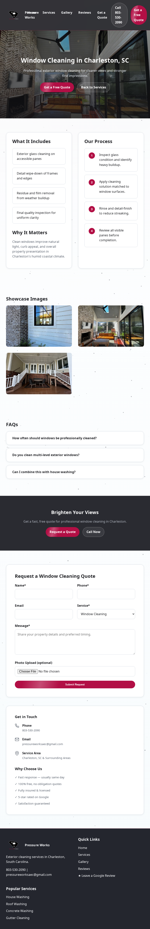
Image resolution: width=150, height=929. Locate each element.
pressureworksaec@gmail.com (42, 744)
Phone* (83, 585)
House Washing (17, 897)
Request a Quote (63, 532)
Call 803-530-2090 (118, 15)
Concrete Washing (19, 911)
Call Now (93, 532)
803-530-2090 (31, 730)
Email (19, 605)
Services (49, 12)
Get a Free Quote (139, 15)
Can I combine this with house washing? (44, 472)
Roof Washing (16, 904)
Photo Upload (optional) (33, 663)
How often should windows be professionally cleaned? (54, 438)
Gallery (66, 12)
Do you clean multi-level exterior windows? (45, 455)
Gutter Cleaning (17, 918)
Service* (83, 605)
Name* (20, 585)
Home (32, 12)
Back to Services (93, 87)
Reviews (84, 12)
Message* (22, 626)
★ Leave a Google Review (96, 875)
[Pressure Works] (14, 15)
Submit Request (75, 684)
